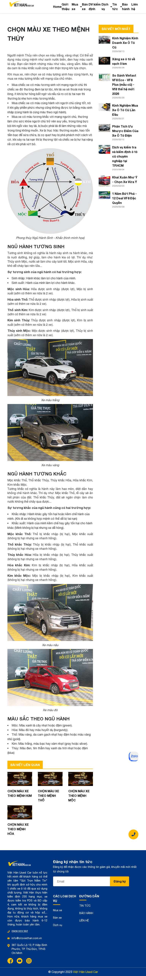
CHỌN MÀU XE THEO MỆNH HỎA (18, 829)
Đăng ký (120, 881)
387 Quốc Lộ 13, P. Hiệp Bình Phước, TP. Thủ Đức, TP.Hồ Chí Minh (29, 949)
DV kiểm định (95, 6)
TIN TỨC (84, 905)
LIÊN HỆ (84, 920)
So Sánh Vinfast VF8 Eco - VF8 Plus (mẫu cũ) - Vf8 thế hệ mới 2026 (124, 84)
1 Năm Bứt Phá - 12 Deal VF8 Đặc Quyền (124, 198)
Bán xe (85, 6)
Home (57, 6)
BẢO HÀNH (86, 913)
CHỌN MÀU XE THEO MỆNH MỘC (79, 795)
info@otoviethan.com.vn (27, 938)
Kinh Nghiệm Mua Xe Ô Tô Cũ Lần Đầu (125, 110)
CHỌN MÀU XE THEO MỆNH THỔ (48, 795)
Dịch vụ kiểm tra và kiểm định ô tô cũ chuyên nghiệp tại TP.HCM (124, 156)
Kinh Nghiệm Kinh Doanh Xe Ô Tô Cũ (125, 42)
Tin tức (115, 6)
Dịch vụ (105, 6)
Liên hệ (134, 6)
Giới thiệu (65, 6)
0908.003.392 (20, 931)
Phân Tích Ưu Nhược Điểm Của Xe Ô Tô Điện (125, 130)
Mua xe (75, 6)
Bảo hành (126, 6)
